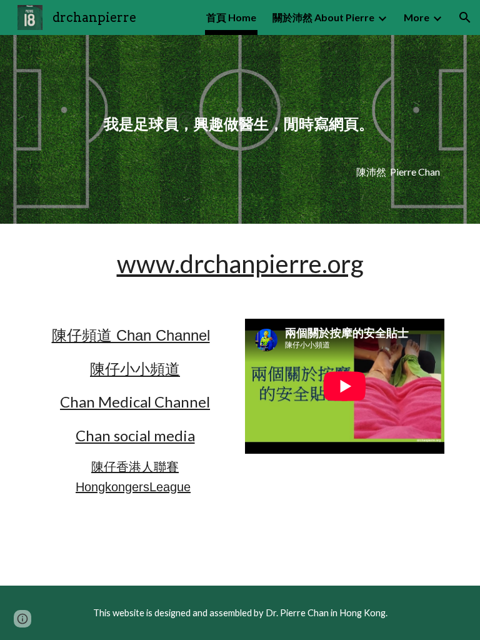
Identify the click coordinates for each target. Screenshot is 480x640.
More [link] (416, 17)
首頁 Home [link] (231, 17)
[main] (239, 112)
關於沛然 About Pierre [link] (323, 17)
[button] (465, 17)
